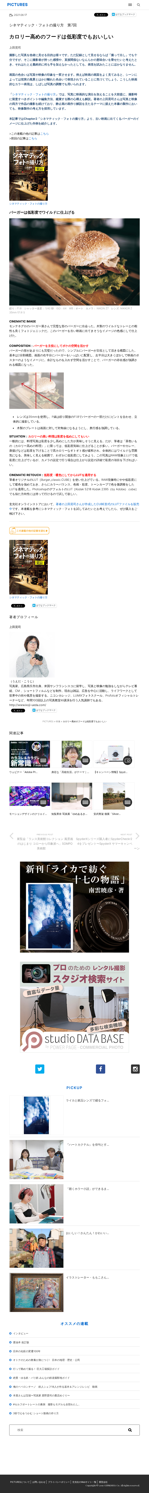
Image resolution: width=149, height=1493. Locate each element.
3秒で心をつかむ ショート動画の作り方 (36, 1413)
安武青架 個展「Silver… (107, 813)
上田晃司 (15, 47)
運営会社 (103, 1482)
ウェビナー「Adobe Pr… (23, 772)
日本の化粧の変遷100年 (27, 1351)
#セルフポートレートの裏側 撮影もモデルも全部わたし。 (47, 1404)
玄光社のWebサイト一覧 (84, 1482)
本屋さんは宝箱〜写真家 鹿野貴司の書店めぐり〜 (41, 1395)
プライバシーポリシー (59, 1482)
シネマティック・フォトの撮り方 (34, 94)
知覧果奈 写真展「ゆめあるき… (69, 813)
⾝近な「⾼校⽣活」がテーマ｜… (70, 772)
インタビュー (20, 1333)
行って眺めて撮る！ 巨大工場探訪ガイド (36, 1368)
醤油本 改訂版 (21, 1342)
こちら (44, 133)
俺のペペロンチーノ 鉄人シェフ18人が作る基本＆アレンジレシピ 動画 (55, 1386)
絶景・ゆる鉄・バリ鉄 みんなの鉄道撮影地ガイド (41, 1377)
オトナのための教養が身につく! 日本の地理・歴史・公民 (46, 1359)
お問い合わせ (38, 1482)
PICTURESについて (20, 1482)
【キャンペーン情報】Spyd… (111, 772)
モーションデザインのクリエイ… (28, 813)
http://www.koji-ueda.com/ (27, 705)
